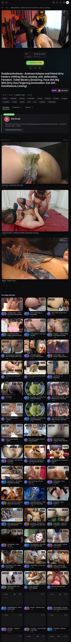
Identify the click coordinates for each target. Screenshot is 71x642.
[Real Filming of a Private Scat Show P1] (58, 454)
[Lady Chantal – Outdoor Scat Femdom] (58, 538)
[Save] (39, 68)
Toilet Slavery (52, 102)
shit (35, 102)
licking (15, 102)
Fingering (65, 98)
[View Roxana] (28, 608)
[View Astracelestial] (51, 608)
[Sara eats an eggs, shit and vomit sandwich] (35, 433)
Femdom (56, 98)
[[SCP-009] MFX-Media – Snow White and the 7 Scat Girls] (58, 391)
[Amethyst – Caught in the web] (12, 623)
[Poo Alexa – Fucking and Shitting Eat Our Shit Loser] (35, 517)
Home (2, 7)
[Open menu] (2, 2)
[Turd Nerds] (12, 391)
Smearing (42, 102)
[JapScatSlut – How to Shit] (35, 559)
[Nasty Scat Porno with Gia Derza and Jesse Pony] (12, 496)
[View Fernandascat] (28, 545)
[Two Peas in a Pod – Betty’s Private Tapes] (12, 560)
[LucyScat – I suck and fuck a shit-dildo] (35, 623)
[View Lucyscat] (28, 629)
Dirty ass (22, 98)
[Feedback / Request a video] (57, 2)
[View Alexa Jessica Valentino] (5, 524)
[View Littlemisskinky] (5, 313)
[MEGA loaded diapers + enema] (12, 412)
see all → (66, 140)
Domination (31, 98)
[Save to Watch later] (20, 299)
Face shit (48, 98)
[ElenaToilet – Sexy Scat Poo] (58, 496)
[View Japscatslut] (28, 566)
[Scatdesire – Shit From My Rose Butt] (12, 454)
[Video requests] (53, 2)
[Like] (35, 68)
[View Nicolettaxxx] (5, 482)
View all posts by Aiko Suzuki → (13, 129)
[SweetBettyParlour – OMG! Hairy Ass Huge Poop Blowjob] (35, 496)
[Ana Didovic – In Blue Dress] (58, 370)
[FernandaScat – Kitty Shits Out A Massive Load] (35, 538)
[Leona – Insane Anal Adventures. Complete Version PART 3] (58, 560)
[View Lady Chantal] (51, 545)
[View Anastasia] (51, 629)
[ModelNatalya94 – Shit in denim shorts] (12, 602)
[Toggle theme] (60, 2)
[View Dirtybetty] (28, 398)
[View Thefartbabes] (28, 334)
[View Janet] (28, 313)
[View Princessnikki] (51, 356)
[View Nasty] (5, 503)
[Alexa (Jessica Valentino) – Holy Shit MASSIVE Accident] (12, 517)
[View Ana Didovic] (51, 377)
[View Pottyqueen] (51, 482)
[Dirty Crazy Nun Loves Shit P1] (35, 370)
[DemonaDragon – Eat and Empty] (12, 581)
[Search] (6, 2)
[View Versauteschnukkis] (51, 440)
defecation (13, 98)
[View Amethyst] (5, 629)
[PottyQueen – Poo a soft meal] (58, 475)
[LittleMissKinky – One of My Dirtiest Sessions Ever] (12, 307)
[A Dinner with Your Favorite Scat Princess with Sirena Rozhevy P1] (35, 454)
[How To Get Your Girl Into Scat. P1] (35, 475)
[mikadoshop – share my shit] (12, 538)
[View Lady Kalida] (51, 524)
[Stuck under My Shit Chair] (58, 306)
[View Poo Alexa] (28, 524)
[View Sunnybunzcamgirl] (5, 334)
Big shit (5, 98)
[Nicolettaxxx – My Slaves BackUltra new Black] (12, 475)
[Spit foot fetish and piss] (58, 580)
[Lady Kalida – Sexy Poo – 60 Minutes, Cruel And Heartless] (58, 517)
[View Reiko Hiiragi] (28, 356)
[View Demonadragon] (5, 587)
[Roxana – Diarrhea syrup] (35, 601)
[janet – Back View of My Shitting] (35, 307)
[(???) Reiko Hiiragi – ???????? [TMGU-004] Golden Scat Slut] (35, 349)
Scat (7, 7)
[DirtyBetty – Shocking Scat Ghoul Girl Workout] (35, 391)
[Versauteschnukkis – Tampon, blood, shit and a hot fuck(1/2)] (58, 433)
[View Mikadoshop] (5, 545)
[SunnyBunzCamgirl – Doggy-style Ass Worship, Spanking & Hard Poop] (12, 328)
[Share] (30, 68)
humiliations (6, 102)
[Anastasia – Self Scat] (58, 622)
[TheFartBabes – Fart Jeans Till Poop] (35, 328)
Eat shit (40, 98)
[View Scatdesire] (5, 461)
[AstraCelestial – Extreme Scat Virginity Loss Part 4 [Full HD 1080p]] (58, 602)
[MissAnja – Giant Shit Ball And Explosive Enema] (58, 328)
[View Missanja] (51, 334)
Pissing (22, 102)
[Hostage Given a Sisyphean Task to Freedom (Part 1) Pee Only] (12, 349)
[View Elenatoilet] (51, 503)
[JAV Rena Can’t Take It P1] (12, 370)
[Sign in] (67, 2)
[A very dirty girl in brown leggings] (35, 581)
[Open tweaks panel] (64, 2)
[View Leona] (51, 566)
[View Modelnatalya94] (5, 608)
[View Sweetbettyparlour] (28, 503)
